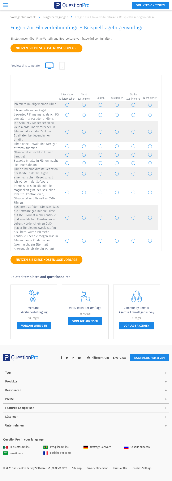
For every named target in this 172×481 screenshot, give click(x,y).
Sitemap (77, 468)
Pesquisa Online (59, 447)
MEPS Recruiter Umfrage (85, 308)
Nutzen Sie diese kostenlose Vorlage (46, 48)
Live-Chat (119, 358)
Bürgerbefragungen (56, 17)
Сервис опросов (140, 447)
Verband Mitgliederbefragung (34, 310)
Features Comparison (19, 408)
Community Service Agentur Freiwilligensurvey (136, 310)
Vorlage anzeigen (34, 326)
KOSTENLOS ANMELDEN (149, 358)
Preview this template (25, 66)
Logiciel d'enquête (60, 452)
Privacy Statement (97, 468)
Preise (9, 399)
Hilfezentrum (100, 358)
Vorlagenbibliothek (23, 17)
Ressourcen (13, 390)
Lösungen (11, 417)
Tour (8, 372)
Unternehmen (14, 425)
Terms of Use (120, 468)
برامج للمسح (16, 452)
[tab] (62, 66)
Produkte (11, 381)
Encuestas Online (20, 447)
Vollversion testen (150, 5)
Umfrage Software (100, 447)
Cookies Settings (142, 468)
